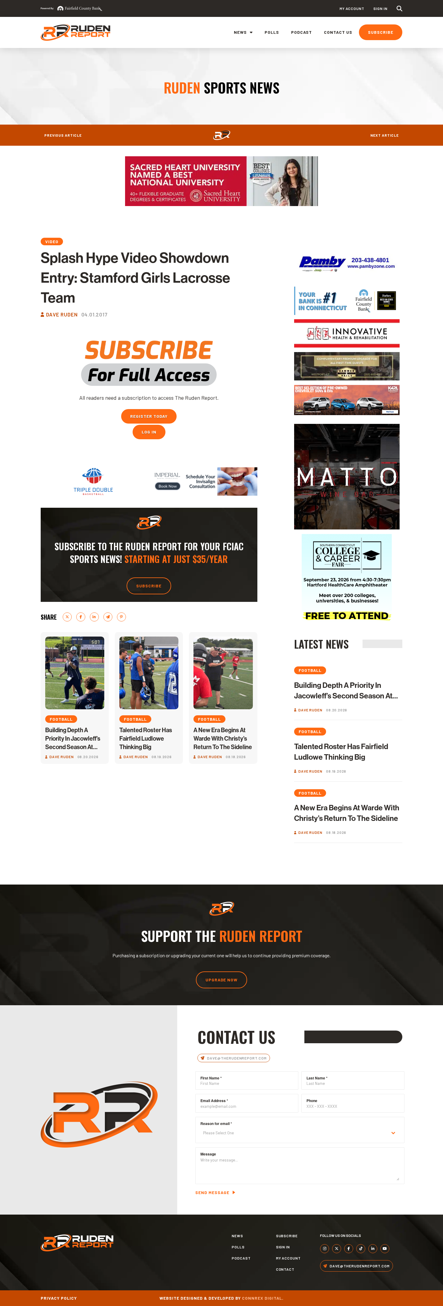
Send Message (212, 1192)
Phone (311, 1100)
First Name (211, 1078)
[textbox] (294, 1133)
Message (208, 1154)
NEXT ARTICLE (384, 135)
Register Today (149, 416)
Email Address (214, 1100)
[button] (399, 8)
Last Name (317, 1078)
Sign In (380, 8)
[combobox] (299, 1132)
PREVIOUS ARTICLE (63, 135)
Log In (149, 431)
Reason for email (216, 1123)
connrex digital (262, 1298)
